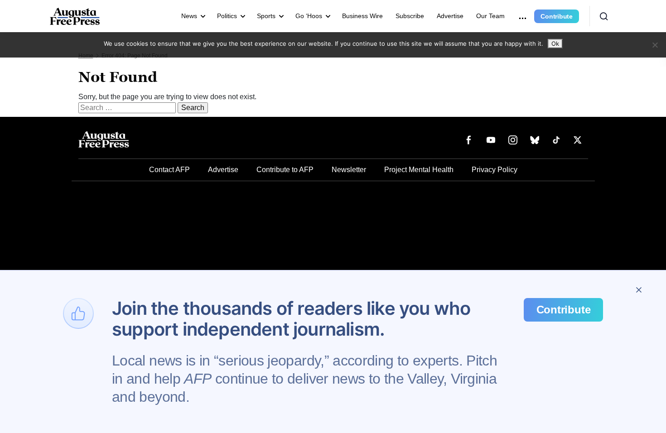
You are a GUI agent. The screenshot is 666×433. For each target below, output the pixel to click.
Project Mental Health (419, 169)
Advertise (450, 15)
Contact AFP (169, 169)
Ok (555, 43)
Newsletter (349, 169)
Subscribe (410, 15)
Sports (266, 15)
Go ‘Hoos (308, 15)
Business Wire (362, 15)
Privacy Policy (494, 169)
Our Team (490, 15)
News (189, 15)
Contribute (557, 16)
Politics (227, 15)
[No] (654, 44)
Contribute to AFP (285, 169)
